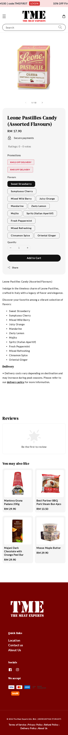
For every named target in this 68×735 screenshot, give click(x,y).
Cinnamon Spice (20, 235)
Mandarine (17, 206)
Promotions (14, 155)
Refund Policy (51, 724)
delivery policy (15, 382)
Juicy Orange (47, 198)
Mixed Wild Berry (21, 198)
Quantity (11, 242)
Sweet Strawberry (21, 183)
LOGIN (33, 3)
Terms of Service (17, 724)
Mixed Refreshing (21, 228)
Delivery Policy (28, 728)
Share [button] (15, 267)
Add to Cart (34, 257)
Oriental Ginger (47, 235)
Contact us (15, 645)
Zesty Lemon (38, 206)
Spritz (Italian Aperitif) (40, 213)
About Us (14, 650)
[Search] (60, 27)
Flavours (11, 177)
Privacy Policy (35, 724)
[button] (4, 16)
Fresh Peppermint (21, 220)
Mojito (15, 213)
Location (14, 640)
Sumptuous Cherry (22, 191)
